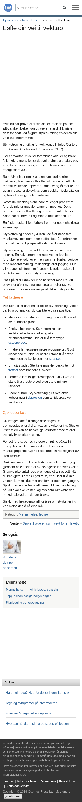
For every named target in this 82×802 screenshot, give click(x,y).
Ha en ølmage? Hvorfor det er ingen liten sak (37, 692)
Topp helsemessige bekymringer (28, 596)
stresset (55, 358)
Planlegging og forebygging (25, 602)
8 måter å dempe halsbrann (10, 562)
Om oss (8, 781)
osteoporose (17, 342)
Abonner (15, 796)
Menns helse (30, 20)
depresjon (35, 397)
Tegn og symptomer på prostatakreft (31, 703)
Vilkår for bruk (26, 781)
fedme (43, 514)
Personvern (48, 781)
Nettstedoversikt (17, 786)
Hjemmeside (11, 20)
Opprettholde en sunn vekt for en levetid (51, 523)
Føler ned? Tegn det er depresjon (29, 713)
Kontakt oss (67, 781)
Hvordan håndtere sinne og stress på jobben (37, 723)
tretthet (13, 370)
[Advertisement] (41, 74)
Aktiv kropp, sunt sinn (44, 589)
